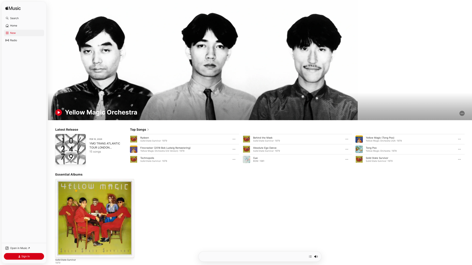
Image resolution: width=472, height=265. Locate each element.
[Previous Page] (126, 149)
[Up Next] (310, 256)
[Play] (58, 112)
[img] (13, 8)
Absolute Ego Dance (265, 147)
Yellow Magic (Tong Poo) (380, 137)
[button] (24, 18)
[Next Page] (468, 149)
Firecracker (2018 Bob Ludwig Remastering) (165, 147)
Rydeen (144, 137)
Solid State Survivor (377, 157)
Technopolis (147, 157)
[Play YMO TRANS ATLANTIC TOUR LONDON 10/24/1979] (60, 159)
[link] (139, 130)
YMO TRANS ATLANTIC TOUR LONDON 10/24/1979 (104, 147)
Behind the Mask (263, 137)
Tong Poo (371, 147)
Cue (255, 157)
